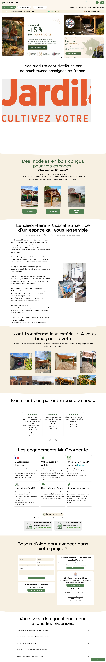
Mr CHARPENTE (11, 3)
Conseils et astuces (98, 7)
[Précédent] (4, 36)
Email (20, 562)
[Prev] (49, 440)
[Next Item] (101, 113)
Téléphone (39, 562)
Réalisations (73, 7)
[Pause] (61, 57)
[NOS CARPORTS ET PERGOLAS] (97, 2)
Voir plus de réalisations (53, 384)
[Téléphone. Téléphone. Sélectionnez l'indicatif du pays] (39, 565)
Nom (38, 557)
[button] (84, 47)
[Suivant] (60, 36)
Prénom (21, 557)
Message (21, 568)
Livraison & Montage (85, 7)
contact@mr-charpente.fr (75, 597)
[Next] (56, 440)
